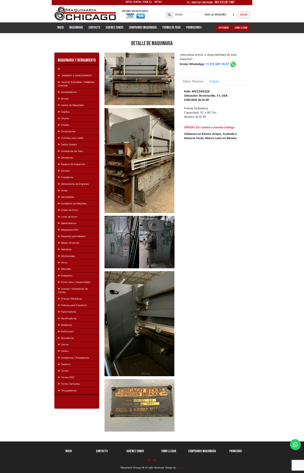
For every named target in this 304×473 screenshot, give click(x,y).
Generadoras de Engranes (75, 184)
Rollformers (67, 331)
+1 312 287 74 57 (217, 64)
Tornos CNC (67, 377)
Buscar (243, 14)
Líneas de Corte (69, 210)
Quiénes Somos (135, 451)
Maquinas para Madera (73, 236)
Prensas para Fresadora (74, 305)
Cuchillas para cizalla (72, 138)
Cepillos (65, 112)
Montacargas (68, 256)
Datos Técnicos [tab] (193, 81)
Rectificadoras (69, 318)
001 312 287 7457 (225, 2)
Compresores (68, 131)
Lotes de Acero (69, 216)
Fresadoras (67, 177)
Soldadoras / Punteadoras (75, 357)
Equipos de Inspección (73, 164)
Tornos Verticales (70, 384)
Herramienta (67, 197)
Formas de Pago (171, 28)
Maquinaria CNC (69, 229)
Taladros (65, 364)
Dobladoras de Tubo (72, 151)
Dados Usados (69, 144)
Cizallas (65, 125)
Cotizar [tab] (214, 81)
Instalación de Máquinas (74, 203)
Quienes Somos (114, 28)
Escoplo (65, 170)
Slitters (65, 351)
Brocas (65, 98)
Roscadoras (67, 338)
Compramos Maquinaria (143, 28)
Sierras (65, 344)
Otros (64, 262)
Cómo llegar (168, 451)
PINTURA (66, 269)
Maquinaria (76, 28)
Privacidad (235, 451)
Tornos (65, 371)
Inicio (61, 27)
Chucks (65, 118)
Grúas (64, 190)
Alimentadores (69, 92)
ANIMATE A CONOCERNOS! (76, 75)
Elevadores (67, 157)
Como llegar (241, 27)
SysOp (180, 467)
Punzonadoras (68, 311)
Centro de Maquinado (72, 105)
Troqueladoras (69, 390)
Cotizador (223, 27)
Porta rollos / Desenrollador (76, 282)
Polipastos (66, 275)
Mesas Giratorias (70, 243)
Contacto (94, 28)
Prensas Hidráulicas (71, 298)
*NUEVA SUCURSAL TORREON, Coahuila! (76, 84)
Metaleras (66, 249)
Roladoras (66, 325)
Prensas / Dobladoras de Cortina (73, 291)
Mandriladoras (68, 223)
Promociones (194, 28)
